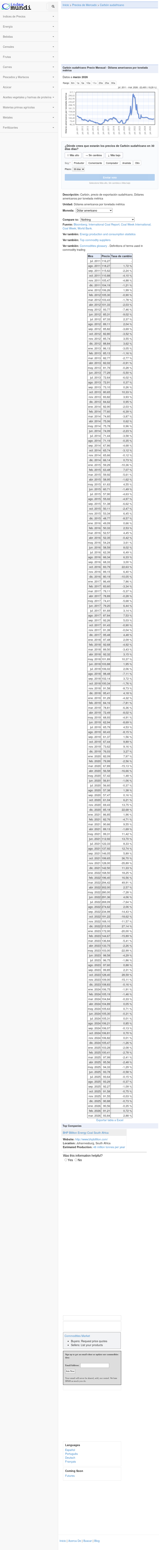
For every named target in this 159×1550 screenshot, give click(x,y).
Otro (137, 163)
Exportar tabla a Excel (109, 1120)
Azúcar (7, 87)
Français (70, 1461)
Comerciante (95, 163)
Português (71, 1454)
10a (88, 82)
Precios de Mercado (84, 5)
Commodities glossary (93, 246)
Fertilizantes (10, 127)
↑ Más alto (73, 155)
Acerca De (74, 1541)
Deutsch (70, 1457)
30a (113, 82)
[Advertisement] (109, 36)
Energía (8, 26)
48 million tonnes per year (109, 1147)
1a (78, 82)
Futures (70, 1476)
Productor (79, 163)
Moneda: (69, 210)
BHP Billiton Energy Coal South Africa (86, 1133)
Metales (8, 117)
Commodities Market (77, 1336)
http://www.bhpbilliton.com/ (91, 1139)
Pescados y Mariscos (16, 77)
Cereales (8, 47)
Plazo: (68, 169)
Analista (126, 163)
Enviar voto (110, 177)
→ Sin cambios (93, 155)
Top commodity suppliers (95, 240)
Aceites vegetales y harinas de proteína (27, 97)
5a (82, 82)
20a (101, 82)
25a (107, 82)
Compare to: (71, 219)
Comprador (112, 163)
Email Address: (72, 1365)
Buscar (87, 1541)
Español (70, 1450)
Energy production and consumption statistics (108, 234)
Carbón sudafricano (112, 5)
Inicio (66, 5)
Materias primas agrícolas (19, 107)
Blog (97, 1541)
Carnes (7, 67)
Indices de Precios (14, 16)
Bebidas (8, 36)
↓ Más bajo (114, 155)
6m (72, 82)
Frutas (7, 57)
